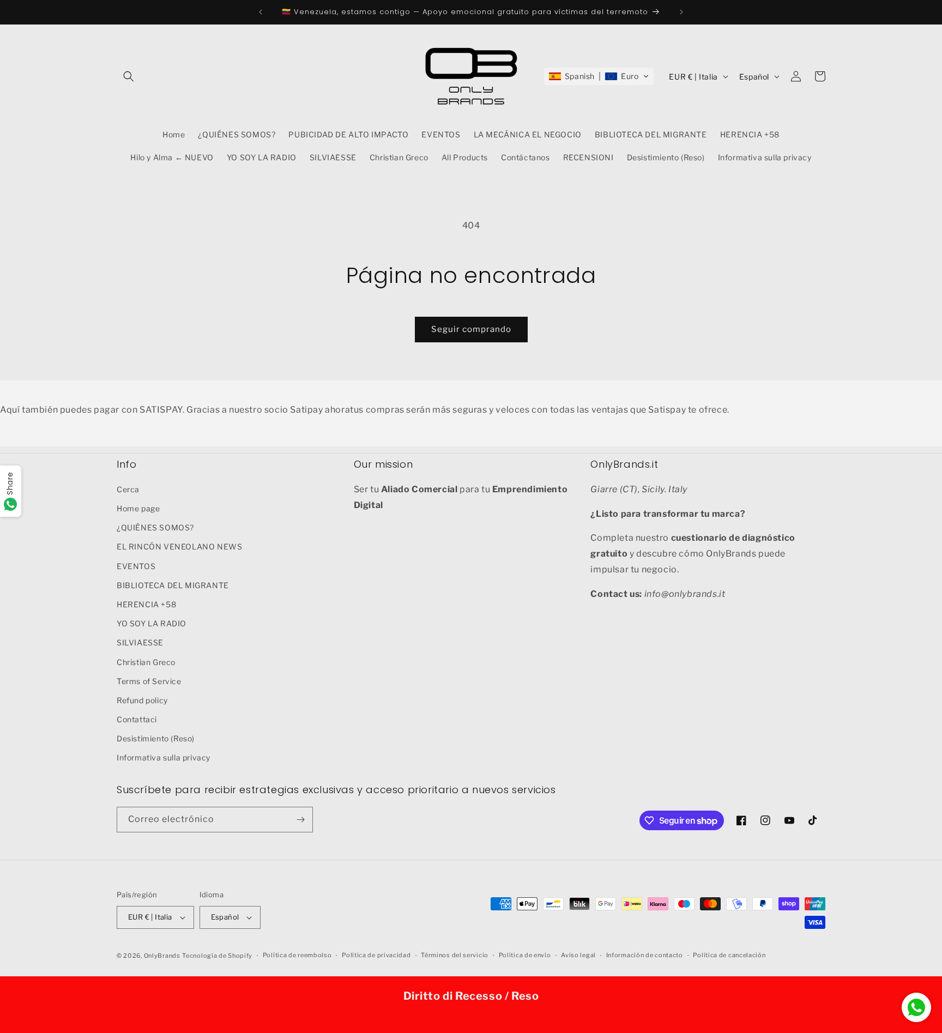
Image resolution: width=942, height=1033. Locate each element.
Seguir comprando (471, 329)
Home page (138, 507)
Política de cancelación (729, 955)
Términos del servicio (454, 955)
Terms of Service (149, 680)
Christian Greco (146, 661)
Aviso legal (578, 955)
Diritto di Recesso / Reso (471, 995)
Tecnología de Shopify (217, 955)
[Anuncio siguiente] (681, 12)
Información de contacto (644, 955)
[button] (129, 76)
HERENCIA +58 (146, 603)
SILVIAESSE (140, 642)
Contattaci (137, 718)
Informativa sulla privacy (163, 757)
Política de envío (525, 955)
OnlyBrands (162, 955)
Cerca (128, 488)
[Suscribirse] (300, 819)
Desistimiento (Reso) (156, 737)
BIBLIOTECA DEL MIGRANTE (173, 584)
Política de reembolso (297, 955)
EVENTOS (136, 565)
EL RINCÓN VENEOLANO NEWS (179, 546)
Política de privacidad (376, 955)
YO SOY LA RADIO (151, 622)
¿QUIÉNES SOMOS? (155, 526)
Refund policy (142, 699)
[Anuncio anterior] (261, 12)
